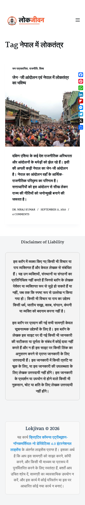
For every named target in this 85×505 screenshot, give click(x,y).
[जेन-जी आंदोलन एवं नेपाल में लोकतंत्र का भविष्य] (42, 119)
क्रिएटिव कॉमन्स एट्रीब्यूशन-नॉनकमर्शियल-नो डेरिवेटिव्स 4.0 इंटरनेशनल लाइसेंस (41, 444)
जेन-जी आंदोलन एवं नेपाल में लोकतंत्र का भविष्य (40, 80)
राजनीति (33, 69)
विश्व (41, 69)
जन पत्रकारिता (20, 69)
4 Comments (20, 215)
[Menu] (78, 20)
